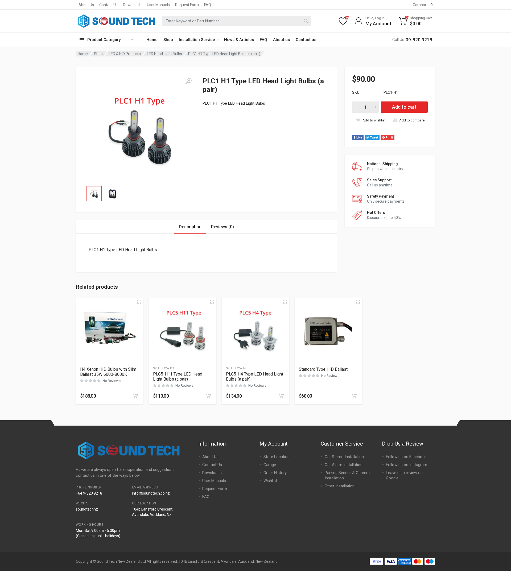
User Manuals (158, 5)
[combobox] (236, 21)
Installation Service (197, 39)
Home (152, 39)
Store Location (276, 456)
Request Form (187, 5)
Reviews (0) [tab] (222, 226)
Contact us (306, 39)
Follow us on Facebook (406, 456)
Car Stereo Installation (344, 456)
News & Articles (239, 39)
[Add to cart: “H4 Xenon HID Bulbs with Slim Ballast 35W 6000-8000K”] (135, 396)
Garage (269, 464)
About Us (86, 5)
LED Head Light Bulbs (164, 54)
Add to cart (404, 107)
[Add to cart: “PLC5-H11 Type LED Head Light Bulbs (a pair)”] (208, 396)
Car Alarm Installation (343, 464)
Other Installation (340, 486)
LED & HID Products (125, 54)
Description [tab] (190, 226)
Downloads (132, 5)
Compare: (422, 5)
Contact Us (108, 5)
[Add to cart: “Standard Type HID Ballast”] (354, 396)
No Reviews (111, 381)
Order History (275, 472)
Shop (168, 39)
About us (281, 39)
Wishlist (270, 480)
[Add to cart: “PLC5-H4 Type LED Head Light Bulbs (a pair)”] (281, 396)
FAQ (207, 5)
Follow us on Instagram (406, 464)
